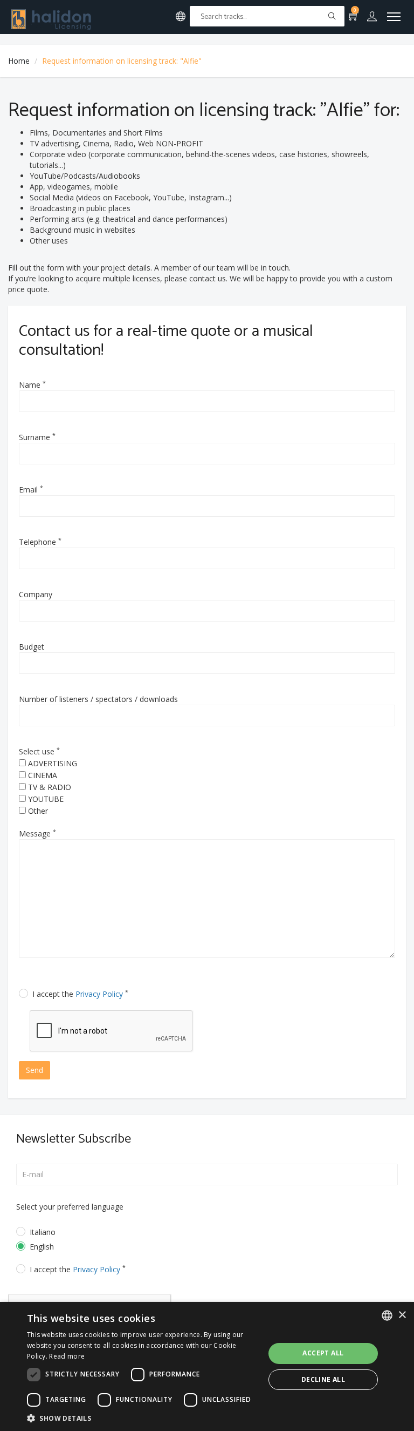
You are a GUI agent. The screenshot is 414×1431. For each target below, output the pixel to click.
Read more (67, 1356)
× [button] (402, 1315)
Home (19, 61)
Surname (37, 436)
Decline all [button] (323, 1379)
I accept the (80, 994)
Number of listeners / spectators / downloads (98, 699)
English (42, 1246)
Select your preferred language (69, 1207)
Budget (31, 647)
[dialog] (207, 1366)
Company (35, 594)
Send (34, 1070)
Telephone (40, 541)
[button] (142, 1418)
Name (32, 384)
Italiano (43, 1232)
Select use (39, 751)
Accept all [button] (322, 1353)
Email (31, 489)
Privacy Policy (99, 994)
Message (37, 833)
